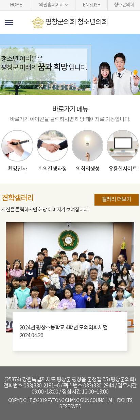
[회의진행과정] (52, 145)
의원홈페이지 (51, 5)
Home (16, 5)
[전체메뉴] (9, 22)
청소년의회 (124, 5)
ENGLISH (91, 5)
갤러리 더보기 (116, 199)
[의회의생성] (87, 145)
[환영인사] (17, 145)
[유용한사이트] (122, 145)
